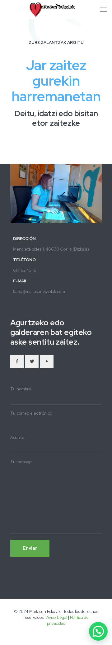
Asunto (17, 437)
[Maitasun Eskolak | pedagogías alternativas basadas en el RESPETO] (56, 9)
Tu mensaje (21, 461)
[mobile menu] (103, 9)
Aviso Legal (56, 617)
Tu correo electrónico (31, 413)
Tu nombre (20, 389)
